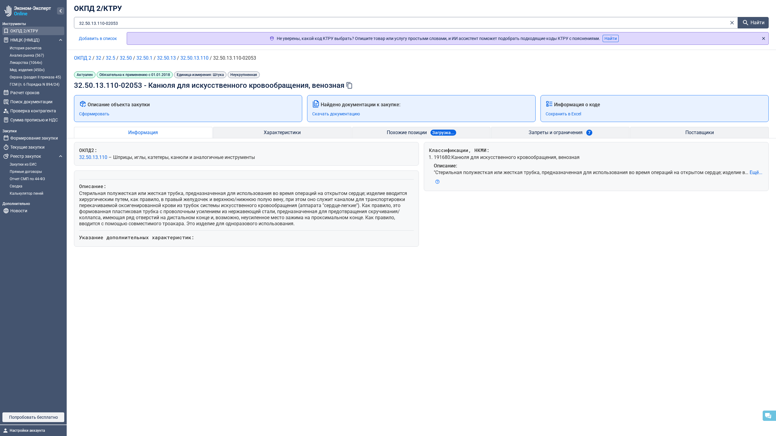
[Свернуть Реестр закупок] (61, 156)
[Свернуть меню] (60, 11)
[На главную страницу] (26, 10)
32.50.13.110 (94, 157)
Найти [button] (610, 38)
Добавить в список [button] (98, 38)
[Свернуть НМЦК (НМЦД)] (61, 40)
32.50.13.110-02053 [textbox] (98, 23)
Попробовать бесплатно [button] (33, 417)
